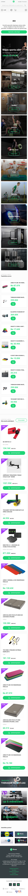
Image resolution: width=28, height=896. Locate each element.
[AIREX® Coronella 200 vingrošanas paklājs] (14, 571)
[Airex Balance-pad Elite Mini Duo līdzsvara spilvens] (14, 605)
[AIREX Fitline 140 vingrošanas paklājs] (14, 745)
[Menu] (26, 10)
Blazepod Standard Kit (18, 312)
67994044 (3, 1)
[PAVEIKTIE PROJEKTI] (21, 843)
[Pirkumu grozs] (15, 10)
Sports (14, 194)
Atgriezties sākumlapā (14, 32)
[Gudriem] (22, 888)
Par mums (24, 1)
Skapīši (14, 239)
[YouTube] (18, 884)
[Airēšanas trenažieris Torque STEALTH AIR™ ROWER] (14, 466)
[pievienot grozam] (13, 289)
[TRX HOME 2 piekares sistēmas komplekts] (14, 640)
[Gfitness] (21, 836)
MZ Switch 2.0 (7, 442)
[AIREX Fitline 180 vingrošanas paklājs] (14, 675)
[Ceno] (9, 892)
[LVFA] (7, 843)
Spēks (14, 105)
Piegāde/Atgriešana (14, 868)
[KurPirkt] (14, 888)
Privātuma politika (14, 874)
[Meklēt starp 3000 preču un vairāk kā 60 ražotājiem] (25, 5)
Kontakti (20, 1)
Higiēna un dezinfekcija (14, 261)
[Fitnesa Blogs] (7, 836)
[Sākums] (14, 851)
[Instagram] (14, 884)
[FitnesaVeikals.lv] (14, 2)
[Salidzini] (6, 888)
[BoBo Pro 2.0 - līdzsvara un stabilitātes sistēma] (14, 536)
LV (11, 10)
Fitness (14, 128)
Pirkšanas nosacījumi (14, 871)
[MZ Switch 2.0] (14, 432)
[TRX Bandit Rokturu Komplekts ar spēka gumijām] (14, 500)
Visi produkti (21, 420)
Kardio (14, 83)
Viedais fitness (14, 216)
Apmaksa (14, 870)
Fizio (14, 172)
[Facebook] (10, 884)
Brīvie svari (14, 150)
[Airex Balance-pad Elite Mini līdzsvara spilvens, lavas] (14, 710)
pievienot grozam (15, 453)
